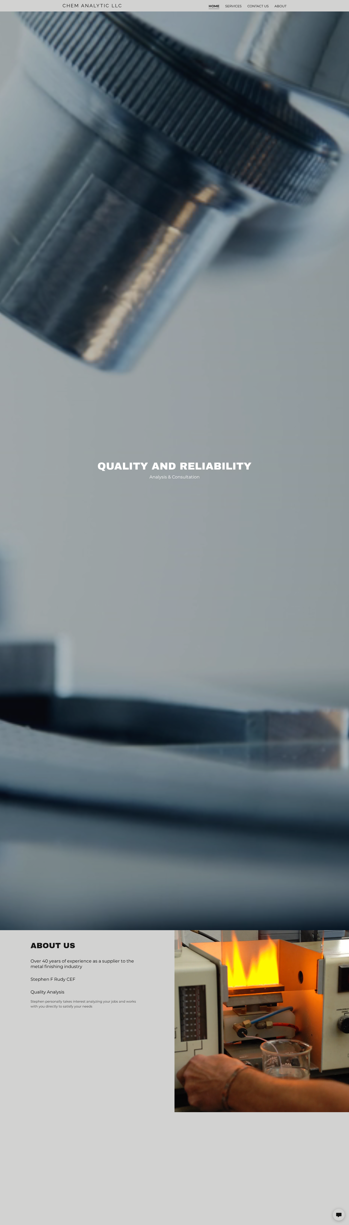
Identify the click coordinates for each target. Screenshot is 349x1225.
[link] (102, 6)
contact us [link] (258, 6)
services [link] (233, 6)
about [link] (280, 6)
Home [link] (214, 6)
